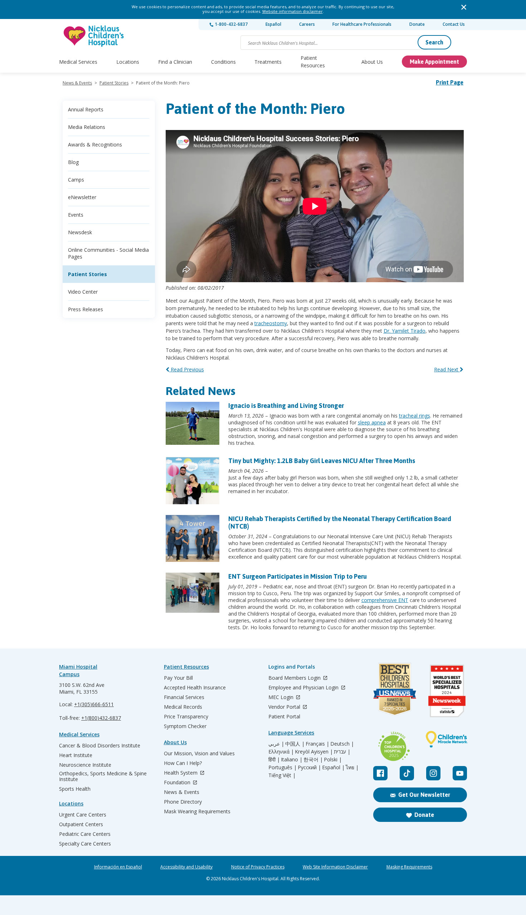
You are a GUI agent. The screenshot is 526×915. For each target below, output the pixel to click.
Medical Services (78, 61)
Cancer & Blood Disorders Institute (99, 745)
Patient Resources (313, 61)
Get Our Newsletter (424, 794)
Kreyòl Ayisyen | (314, 752)
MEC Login (281, 697)
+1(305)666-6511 (94, 704)
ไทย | (352, 767)
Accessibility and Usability (186, 867)
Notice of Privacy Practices (257, 867)
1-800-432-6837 (231, 24)
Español (273, 24)
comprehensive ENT (384, 600)
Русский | (309, 767)
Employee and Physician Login (304, 688)
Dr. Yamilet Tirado (404, 330)
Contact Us (454, 24)
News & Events (77, 83)
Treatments (268, 61)
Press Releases (85, 309)
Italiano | (291, 759)
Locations (127, 61)
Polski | (333, 759)
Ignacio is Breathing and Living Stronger (286, 405)
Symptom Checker (185, 726)
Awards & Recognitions (95, 144)
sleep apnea (372, 422)
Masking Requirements (409, 867)
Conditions (223, 61)
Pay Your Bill (178, 678)
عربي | (276, 744)
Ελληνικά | (281, 752)
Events (75, 214)
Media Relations (86, 127)
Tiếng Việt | (282, 775)
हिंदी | (274, 759)
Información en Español (118, 867)
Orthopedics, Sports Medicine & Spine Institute (103, 776)
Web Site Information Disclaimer (335, 867)
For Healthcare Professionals (361, 24)
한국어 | (313, 759)
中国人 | (295, 744)
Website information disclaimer (292, 11)
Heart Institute (75, 755)
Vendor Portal (285, 707)
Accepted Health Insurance (195, 687)
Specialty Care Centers (85, 844)
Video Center (83, 291)
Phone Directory (183, 802)
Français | (317, 744)
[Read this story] (192, 423)
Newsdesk (80, 232)
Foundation (178, 783)
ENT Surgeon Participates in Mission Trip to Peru (297, 576)
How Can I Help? (183, 763)
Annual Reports (85, 109)
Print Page (449, 82)
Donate (417, 24)
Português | (282, 767)
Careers (307, 24)
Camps (76, 179)
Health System (181, 773)
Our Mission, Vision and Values (199, 753)
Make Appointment (434, 61)
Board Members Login (295, 678)
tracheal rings (414, 415)
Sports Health (75, 789)
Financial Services (184, 697)
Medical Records (183, 707)
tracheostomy (270, 323)
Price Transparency (186, 716)
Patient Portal (284, 716)
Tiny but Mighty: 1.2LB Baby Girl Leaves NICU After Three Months (321, 460)
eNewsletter (82, 197)
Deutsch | (342, 744)
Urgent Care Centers (82, 815)
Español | (333, 767)
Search (434, 42)
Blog (73, 162)
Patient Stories (113, 83)
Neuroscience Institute (85, 765)
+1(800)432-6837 (101, 717)
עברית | (342, 752)
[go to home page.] (94, 36)
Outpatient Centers (81, 824)
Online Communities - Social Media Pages (108, 253)
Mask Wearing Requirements (197, 811)
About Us (372, 61)
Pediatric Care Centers (85, 834)
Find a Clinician (175, 61)
